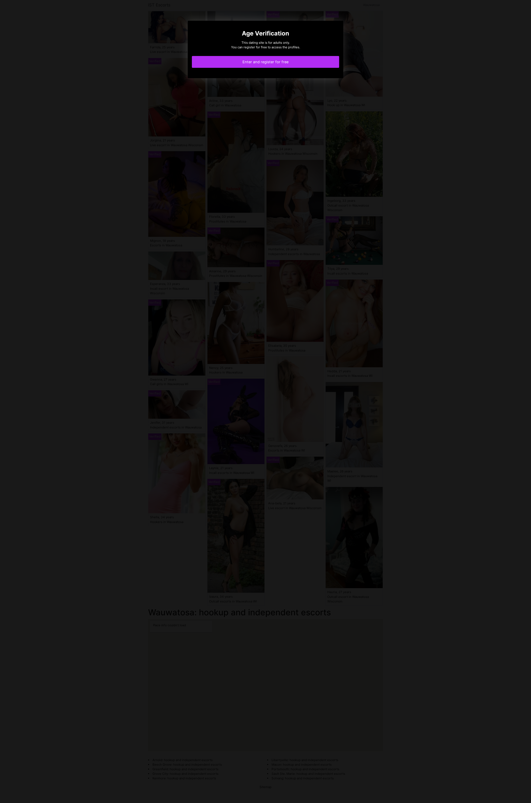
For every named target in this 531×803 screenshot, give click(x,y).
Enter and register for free (265, 62)
